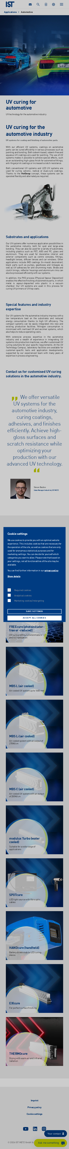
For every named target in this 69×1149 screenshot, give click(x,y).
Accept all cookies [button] (34, 618)
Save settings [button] (34, 612)
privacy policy (51, 570)
